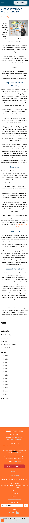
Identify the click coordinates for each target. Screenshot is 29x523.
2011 (6, 381)
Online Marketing (6, 335)
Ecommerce (4, 338)
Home (3, 17)
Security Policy (14, 475)
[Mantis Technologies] (20, 3)
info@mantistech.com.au (14, 499)
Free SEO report (14, 434)
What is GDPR (14, 443)
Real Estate (4, 341)
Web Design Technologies (8, 344)
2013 (6, 375)
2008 (6, 391)
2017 (6, 362)
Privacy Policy (14, 471)
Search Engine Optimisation (9, 347)
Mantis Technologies (15, 518)
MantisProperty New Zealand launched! (14, 450)
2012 (6, 378)
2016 (6, 365)
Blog (7, 17)
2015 (6, 368)
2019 (6, 355)
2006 (6, 394)
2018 (6, 359)
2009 (6, 387)
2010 (6, 384)
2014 (6, 371)
